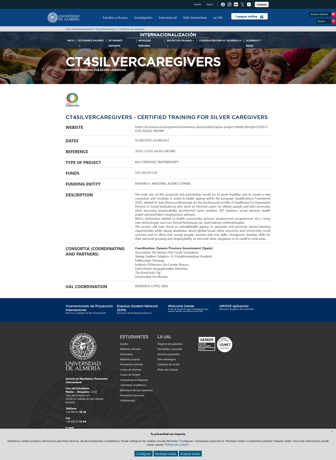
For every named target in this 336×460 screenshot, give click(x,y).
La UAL (218, 17)
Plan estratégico (167, 359)
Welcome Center (181, 306)
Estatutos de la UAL (169, 364)
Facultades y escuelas (170, 349)
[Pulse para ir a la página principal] (63, 17)
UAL (68, 29)
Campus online (246, 16)
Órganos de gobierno (170, 344)
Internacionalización (82, 29)
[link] (262, 4)
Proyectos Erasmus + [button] (180, 40)
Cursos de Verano (130, 374)
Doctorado (126, 354)
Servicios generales (169, 354)
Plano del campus (168, 369)
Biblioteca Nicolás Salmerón (136, 390)
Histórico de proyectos (133, 29)
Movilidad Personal (144, 43)
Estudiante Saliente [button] (91, 40)
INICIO (70, 40)
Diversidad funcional (132, 395)
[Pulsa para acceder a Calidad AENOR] (215, 344)
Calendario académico (133, 385)
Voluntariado (127, 400)
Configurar (143, 453)
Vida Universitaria (195, 17)
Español (197, 4)
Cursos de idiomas (130, 369)
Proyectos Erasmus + (107, 29)
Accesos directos (319, 14)
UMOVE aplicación (234, 306)
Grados (124, 344)
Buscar (321, 21)
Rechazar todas (165, 453)
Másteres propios (130, 359)
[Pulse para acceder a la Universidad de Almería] (83, 351)
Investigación (143, 17)
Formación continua (131, 364)
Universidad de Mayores (134, 380)
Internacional (168, 17)
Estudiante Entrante (115, 43)
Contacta (262, 4)
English (209, 4)
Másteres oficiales (130, 349)
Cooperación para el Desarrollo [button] (220, 40)
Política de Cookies (176, 444)
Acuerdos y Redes (253, 43)
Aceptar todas (190, 453)
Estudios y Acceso (115, 17)
